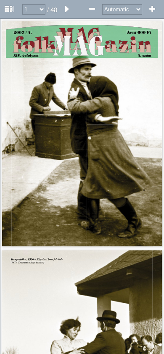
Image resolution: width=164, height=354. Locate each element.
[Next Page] (67, 9)
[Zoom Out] (92, 9)
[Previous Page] (12, 9)
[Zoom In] (152, 9)
